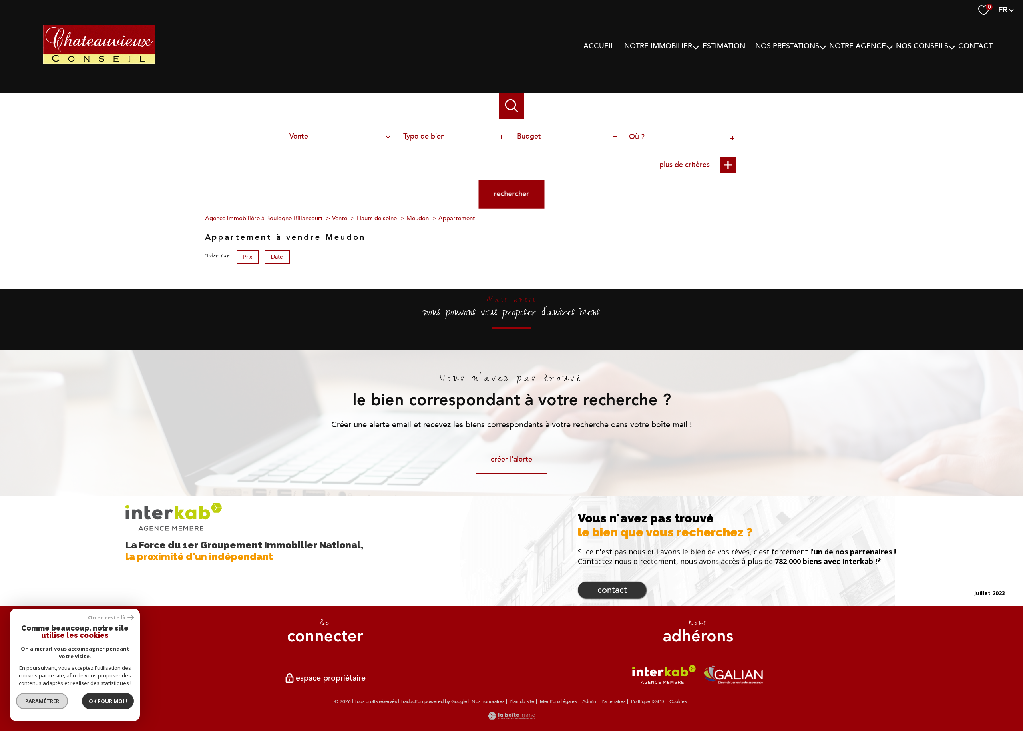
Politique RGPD (647, 701)
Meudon (417, 218)
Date (277, 256)
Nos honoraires (488, 701)
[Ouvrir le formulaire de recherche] (512, 106)
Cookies (678, 702)
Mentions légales (558, 701)
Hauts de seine (377, 218)
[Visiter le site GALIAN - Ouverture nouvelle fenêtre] (733, 674)
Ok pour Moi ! (108, 701)
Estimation (724, 46)
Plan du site (522, 701)
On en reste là (106, 618)
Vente (339, 218)
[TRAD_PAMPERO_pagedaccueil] (99, 72)
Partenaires (613, 701)
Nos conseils (922, 46)
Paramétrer (42, 701)
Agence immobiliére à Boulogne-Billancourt (264, 218)
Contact (975, 46)
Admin (589, 701)
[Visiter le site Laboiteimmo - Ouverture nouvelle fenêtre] (511, 718)
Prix (247, 256)
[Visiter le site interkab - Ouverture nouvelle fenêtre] (664, 674)
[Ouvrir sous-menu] (695, 46)
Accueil (598, 46)
